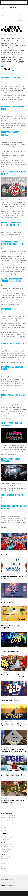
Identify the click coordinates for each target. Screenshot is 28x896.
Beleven (3, 842)
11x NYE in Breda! (7, 602)
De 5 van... (3, 866)
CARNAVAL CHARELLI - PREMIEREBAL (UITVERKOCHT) (12, 242)
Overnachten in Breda (6, 830)
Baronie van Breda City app (8, 819)
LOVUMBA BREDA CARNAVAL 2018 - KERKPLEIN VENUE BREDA (14, 279)
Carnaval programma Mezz (10, 700)
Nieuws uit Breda (5, 863)
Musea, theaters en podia (7, 846)
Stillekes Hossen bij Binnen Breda (12, 107)
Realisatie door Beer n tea (7, 888)
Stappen (3, 825)
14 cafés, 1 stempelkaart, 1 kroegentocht (10, 627)
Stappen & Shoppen (6, 813)
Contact (3, 822)
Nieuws (3, 861)
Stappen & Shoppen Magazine (8, 817)
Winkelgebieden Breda (7, 837)
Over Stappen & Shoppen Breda (9, 815)
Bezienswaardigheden (6, 844)
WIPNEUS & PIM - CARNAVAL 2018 (13, 343)
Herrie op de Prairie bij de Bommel (12, 133)
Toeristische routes (6, 849)
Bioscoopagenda (5, 858)
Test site (4, 882)
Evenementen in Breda (6, 856)
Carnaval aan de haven (10, 77)
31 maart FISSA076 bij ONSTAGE (11, 651)
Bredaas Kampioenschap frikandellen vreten (11, 223)
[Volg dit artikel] (21, 20)
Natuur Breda (4, 851)
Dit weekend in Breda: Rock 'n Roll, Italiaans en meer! (12, 801)
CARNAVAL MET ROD (8, 309)
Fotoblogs (3, 870)
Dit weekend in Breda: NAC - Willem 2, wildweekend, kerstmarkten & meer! (13, 725)
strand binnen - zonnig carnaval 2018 (10, 460)
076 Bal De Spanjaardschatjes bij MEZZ (13, 172)
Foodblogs (4, 865)
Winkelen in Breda (5, 836)
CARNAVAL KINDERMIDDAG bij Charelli (12, 368)
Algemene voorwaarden (6, 879)
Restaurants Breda (5, 827)
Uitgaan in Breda (5, 829)
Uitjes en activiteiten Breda (8, 848)
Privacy (3, 878)
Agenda (3, 854)
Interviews (3, 868)
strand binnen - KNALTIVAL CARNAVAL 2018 (12, 424)
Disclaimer (3, 881)
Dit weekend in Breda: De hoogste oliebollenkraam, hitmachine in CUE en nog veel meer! (14, 751)
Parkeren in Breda (5, 839)
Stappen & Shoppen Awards (8, 820)
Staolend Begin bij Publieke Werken (12, 496)
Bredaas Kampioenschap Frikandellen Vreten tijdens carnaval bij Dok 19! (13, 676)
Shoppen (3, 833)
